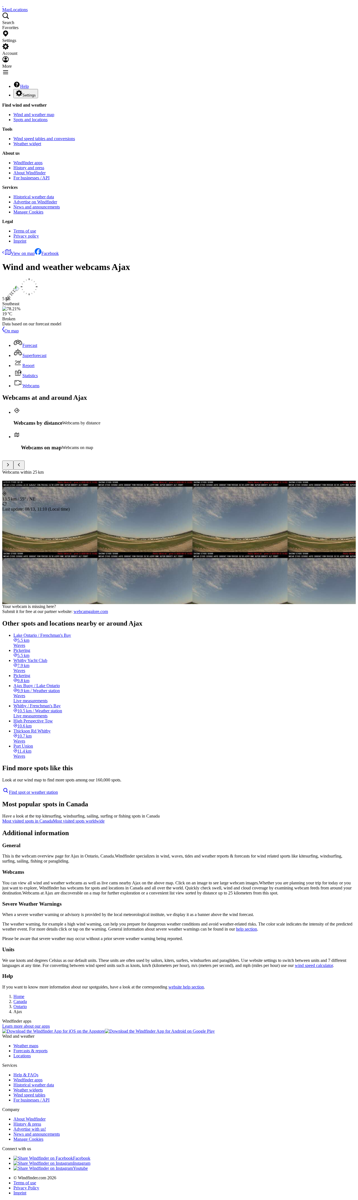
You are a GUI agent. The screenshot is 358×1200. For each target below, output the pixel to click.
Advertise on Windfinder (35, 201)
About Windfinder (29, 172)
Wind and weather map (33, 114)
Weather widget (27, 143)
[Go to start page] (2, 4)
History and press (28, 167)
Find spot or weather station (33, 792)
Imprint (19, 241)
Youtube (80, 1168)
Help (24, 86)
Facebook (50, 253)
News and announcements (36, 207)
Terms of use (24, 231)
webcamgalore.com (91, 611)
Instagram (81, 1163)
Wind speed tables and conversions (44, 138)
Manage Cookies (28, 212)
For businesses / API (31, 177)
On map (11, 330)
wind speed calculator (314, 965)
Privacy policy (26, 236)
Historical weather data (33, 196)
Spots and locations (30, 119)
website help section (186, 987)
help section (246, 929)
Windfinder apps (28, 162)
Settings (29, 95)
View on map (23, 253)
